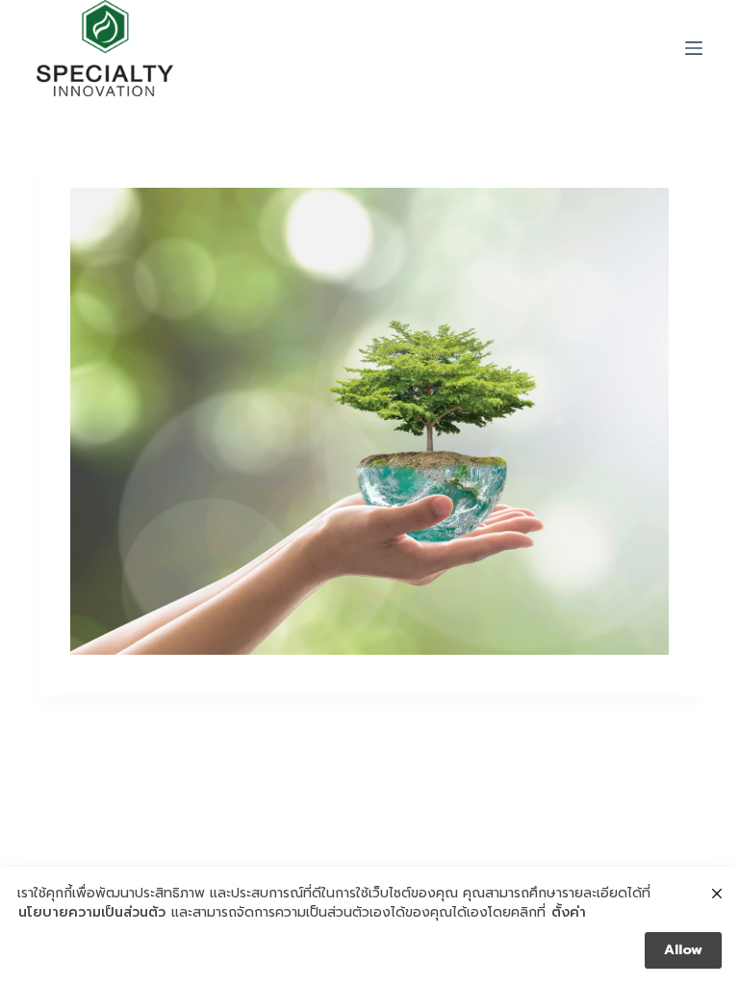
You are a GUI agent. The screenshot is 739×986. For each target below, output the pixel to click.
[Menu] (693, 48)
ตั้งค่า (568, 912)
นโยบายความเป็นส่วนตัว (92, 912)
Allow (683, 950)
